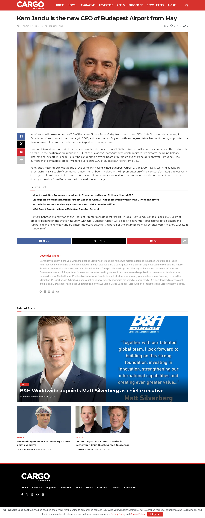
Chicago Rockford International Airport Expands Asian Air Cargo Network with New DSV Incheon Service (96, 199)
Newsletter (155, 5)
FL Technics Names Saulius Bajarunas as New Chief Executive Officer (74, 204)
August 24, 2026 (48, 397)
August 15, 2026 (103, 449)
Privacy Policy (117, 514)
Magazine (88, 5)
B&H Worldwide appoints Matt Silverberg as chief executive (92, 391)
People (35, 26)
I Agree (155, 514)
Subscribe (135, 5)
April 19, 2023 (23, 26)
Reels (121, 5)
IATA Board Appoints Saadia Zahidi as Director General (66, 209)
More (172, 5)
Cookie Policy (137, 514)
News (71, 5)
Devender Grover (50, 255)
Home (60, 5)
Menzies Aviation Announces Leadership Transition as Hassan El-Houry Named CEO (83, 195)
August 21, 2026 (45, 449)
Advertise (106, 5)
